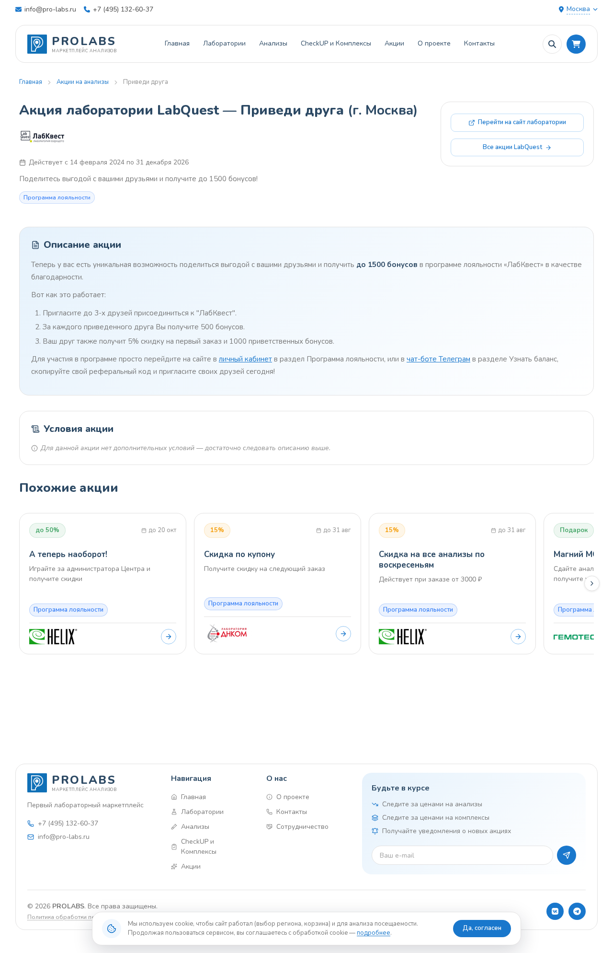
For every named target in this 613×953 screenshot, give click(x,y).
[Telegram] (577, 911)
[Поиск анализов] (552, 44)
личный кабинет (245, 359)
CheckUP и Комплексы (336, 43)
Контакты (479, 43)
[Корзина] (576, 44)
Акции (394, 43)
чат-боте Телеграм (438, 359)
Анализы (273, 43)
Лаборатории (224, 43)
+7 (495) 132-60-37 (123, 9)
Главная (177, 43)
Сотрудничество (302, 826)
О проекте (434, 43)
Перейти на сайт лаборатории (522, 122)
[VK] (555, 911)
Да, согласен (482, 928)
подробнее (373, 933)
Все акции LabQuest (512, 147)
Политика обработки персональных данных (89, 917)
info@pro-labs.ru (50, 9)
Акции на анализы (83, 82)
